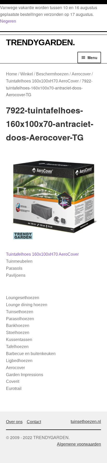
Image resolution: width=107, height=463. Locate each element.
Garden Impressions (24, 374)
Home (11, 74)
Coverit (12, 381)
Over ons (14, 422)
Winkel (26, 74)
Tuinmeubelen (19, 261)
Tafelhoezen (17, 346)
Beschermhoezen (52, 74)
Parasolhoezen (20, 319)
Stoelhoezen (17, 332)
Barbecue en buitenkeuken (31, 353)
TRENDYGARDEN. (40, 42)
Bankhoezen (17, 325)
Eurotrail (14, 388)
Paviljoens (15, 275)
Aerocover (81, 74)
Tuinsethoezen (19, 312)
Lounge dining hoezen (26, 305)
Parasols (14, 268)
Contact (34, 422)
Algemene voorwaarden (79, 444)
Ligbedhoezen (19, 360)
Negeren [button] (8, 21)
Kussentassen (19, 339)
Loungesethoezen (22, 297)
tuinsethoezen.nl (86, 421)
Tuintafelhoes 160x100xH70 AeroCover (42, 81)
